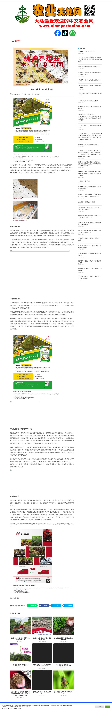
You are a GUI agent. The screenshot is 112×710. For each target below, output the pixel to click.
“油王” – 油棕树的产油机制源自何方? (89, 80)
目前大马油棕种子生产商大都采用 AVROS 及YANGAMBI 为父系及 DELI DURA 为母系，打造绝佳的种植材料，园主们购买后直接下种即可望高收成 (90, 136)
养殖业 (14, 598)
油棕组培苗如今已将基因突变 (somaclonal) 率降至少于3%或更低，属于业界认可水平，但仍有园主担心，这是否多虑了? (89, 117)
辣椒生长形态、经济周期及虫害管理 (88, 145)
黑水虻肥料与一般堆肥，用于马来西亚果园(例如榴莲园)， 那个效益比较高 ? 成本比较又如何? (20, 693)
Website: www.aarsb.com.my (21, 592)
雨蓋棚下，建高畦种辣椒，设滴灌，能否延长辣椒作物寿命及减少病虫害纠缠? (89, 195)
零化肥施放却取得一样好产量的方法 (42, 692)
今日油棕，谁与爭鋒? (84, 181)
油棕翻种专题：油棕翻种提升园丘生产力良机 (42, 639)
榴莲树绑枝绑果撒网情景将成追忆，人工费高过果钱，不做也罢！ (89, 216)
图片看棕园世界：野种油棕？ (20, 665)
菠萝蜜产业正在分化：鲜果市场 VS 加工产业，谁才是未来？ (89, 208)
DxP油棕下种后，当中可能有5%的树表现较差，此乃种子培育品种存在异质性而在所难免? (89, 173)
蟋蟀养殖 (37, 94)
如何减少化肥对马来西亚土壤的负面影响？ (63, 639)
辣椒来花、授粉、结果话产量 (86, 51)
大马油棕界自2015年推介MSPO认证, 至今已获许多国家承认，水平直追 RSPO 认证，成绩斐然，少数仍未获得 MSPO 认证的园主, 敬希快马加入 (89, 153)
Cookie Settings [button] (99, 706)
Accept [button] (107, 706)
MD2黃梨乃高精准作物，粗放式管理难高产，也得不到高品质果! (89, 231)
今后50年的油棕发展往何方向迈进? (88, 101)
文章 (25, 94)
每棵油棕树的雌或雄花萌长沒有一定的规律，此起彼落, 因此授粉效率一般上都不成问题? (90, 59)
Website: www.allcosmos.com (21, 161)
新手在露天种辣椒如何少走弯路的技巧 (89, 66)
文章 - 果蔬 (30, 94)
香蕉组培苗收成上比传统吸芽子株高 (42, 665)
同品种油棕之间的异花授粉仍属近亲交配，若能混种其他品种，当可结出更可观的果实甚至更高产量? (89, 164)
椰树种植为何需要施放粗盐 (63, 665)
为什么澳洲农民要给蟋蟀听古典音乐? (63, 692)
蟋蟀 (18, 598)
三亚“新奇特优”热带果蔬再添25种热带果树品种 (20, 639)
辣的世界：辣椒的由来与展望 (86, 202)
